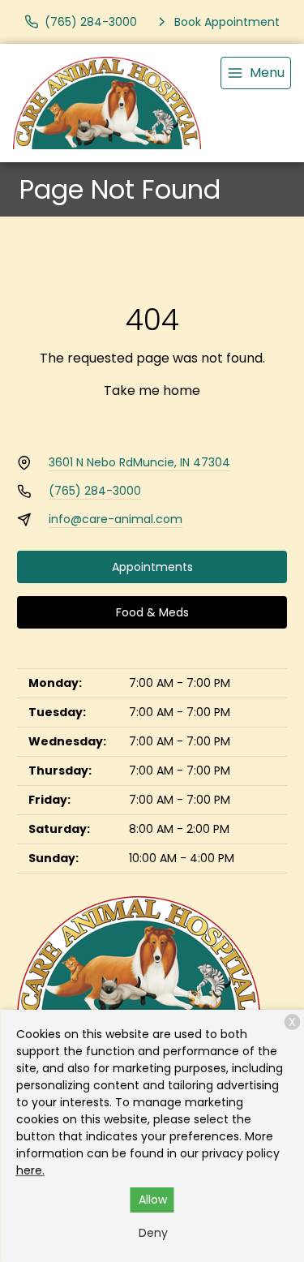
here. (30, 1170)
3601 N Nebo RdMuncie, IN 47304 (139, 462)
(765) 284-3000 (95, 491)
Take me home (152, 390)
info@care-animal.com (115, 519)
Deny (153, 1233)
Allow (153, 1199)
